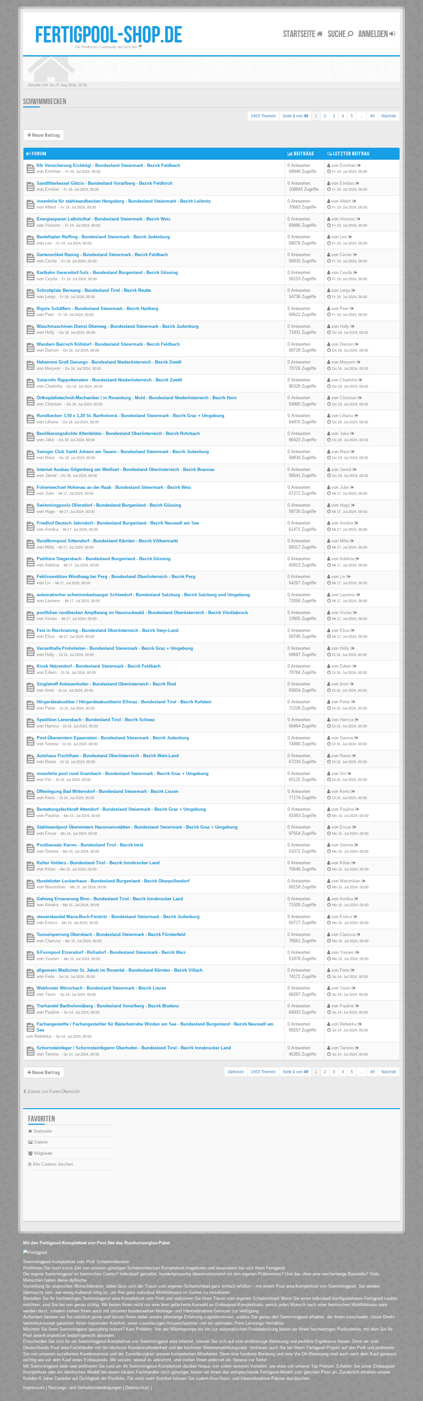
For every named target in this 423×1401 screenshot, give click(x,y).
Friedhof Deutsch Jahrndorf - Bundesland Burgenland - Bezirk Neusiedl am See (118, 523)
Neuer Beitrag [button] (45, 135)
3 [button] (334, 116)
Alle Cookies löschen (52, 1164)
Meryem (52, 368)
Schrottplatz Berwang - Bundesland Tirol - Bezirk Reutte (94, 290)
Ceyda (51, 278)
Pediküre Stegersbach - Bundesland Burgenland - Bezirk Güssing (104, 558)
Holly (50, 332)
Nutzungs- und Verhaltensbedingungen (85, 1387)
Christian (53, 404)
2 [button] (325, 116)
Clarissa (52, 940)
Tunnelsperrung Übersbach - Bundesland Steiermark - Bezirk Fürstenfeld (111, 934)
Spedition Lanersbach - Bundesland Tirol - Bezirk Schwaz (96, 719)
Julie (49, 493)
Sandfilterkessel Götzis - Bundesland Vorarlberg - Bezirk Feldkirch (105, 183)
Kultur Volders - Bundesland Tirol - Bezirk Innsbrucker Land (98, 862)
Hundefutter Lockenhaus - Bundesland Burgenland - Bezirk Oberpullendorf (113, 880)
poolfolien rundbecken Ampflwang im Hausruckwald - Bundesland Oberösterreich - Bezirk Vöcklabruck (142, 612)
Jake (49, 439)
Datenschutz (137, 1387)
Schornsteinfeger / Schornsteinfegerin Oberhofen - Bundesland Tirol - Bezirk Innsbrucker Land (134, 1047)
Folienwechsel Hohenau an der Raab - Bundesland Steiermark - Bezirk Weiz (114, 487)
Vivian (51, 618)
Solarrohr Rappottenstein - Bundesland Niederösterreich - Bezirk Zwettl (109, 379)
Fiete (50, 976)
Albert (50, 207)
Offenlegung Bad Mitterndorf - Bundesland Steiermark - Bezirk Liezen (107, 791)
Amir (49, 690)
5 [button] (352, 116)
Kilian (50, 869)
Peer (49, 314)
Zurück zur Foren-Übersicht (53, 1091)
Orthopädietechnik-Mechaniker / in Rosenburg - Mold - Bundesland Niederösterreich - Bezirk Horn (137, 397)
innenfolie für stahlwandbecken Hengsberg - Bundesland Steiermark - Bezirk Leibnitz (124, 201)
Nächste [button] (388, 116)
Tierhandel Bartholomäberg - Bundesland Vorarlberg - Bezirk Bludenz (108, 1005)
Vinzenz (52, 225)
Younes (52, 958)
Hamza (51, 725)
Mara (50, 457)
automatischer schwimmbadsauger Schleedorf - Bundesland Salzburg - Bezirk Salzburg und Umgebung (143, 594)
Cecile (51, 260)
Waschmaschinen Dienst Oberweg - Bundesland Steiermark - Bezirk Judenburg (118, 326)
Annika (51, 529)
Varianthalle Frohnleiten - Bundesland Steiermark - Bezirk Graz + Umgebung (115, 648)
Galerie (40, 1142)
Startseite (300, 34)
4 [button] (343, 116)
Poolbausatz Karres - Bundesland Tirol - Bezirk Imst (90, 844)
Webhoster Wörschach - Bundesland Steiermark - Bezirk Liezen (101, 988)
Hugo (50, 511)
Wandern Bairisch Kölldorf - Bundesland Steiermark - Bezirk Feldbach (108, 344)
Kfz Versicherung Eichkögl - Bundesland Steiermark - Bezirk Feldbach (108, 165)
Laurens (52, 600)
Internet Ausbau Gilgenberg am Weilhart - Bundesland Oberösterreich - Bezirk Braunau (125, 469)
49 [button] (372, 116)
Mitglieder (43, 1153)
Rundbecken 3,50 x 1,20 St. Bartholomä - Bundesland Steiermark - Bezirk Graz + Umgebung (130, 415)
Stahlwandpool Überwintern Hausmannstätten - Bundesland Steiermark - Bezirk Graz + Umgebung (137, 827)
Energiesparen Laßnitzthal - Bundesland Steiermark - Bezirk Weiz (104, 218)
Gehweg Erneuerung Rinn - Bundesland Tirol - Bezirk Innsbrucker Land (110, 898)
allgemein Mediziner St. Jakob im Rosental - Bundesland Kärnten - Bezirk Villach (120, 970)
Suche (337, 34)
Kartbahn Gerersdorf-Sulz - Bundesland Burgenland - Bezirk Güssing (107, 272)
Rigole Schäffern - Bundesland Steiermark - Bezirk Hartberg (97, 308)
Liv (48, 582)
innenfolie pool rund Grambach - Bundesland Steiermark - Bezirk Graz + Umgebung (123, 773)
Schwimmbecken (44, 101)
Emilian (52, 189)
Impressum (34, 1387)
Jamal (51, 475)
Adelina (52, 565)
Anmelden (373, 34)
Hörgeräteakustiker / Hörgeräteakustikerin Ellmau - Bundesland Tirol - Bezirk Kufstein (124, 701)
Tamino (52, 1054)
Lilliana (51, 421)
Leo (48, 243)
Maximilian (55, 886)
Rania (50, 761)
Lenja (50, 296)
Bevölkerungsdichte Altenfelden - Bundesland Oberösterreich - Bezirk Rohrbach (118, 433)
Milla (49, 547)
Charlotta (53, 386)
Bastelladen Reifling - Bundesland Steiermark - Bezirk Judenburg (103, 236)
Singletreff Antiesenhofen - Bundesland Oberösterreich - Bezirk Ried (106, 683)
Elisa (50, 636)
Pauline (52, 1012)
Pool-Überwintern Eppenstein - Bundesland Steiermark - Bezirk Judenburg (113, 737)
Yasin (50, 994)
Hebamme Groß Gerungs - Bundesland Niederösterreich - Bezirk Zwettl (109, 362)
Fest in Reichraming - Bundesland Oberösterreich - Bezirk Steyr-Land (107, 630)
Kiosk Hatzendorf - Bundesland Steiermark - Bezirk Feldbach (99, 666)
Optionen (236, 1072)
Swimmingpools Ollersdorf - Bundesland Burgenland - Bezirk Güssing (109, 505)
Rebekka (42, 1036)
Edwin (51, 672)
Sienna (51, 743)
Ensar (50, 833)
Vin (48, 779)
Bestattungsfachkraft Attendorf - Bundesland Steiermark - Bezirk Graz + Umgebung (121, 809)
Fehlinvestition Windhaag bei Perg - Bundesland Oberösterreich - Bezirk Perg (116, 576)
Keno (50, 797)
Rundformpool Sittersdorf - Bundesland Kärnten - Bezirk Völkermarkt (107, 540)
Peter (50, 708)
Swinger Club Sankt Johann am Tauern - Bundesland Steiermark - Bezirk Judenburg (123, 451)
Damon (51, 350)
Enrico (51, 922)
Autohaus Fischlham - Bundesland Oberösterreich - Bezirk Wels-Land (108, 755)
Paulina (52, 815)
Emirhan (53, 171)
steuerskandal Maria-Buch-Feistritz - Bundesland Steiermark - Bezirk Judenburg (118, 916)
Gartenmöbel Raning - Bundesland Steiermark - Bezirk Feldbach (102, 254)
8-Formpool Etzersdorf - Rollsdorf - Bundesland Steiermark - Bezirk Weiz (111, 952)
